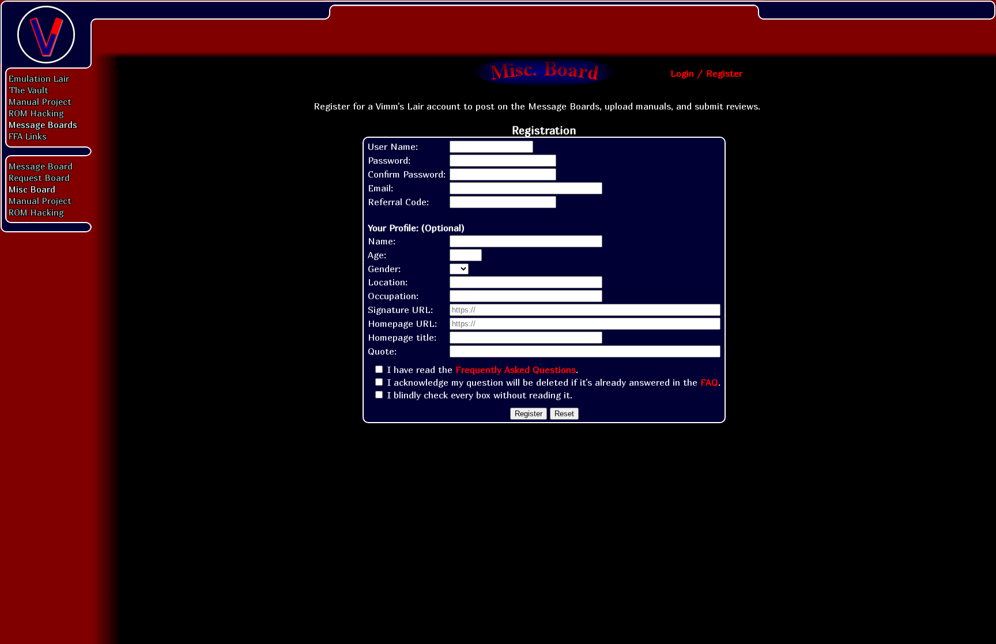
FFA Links (28, 136)
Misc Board (32, 189)
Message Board (41, 166)
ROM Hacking (36, 113)
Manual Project (40, 101)
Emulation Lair (39, 78)
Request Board (39, 177)
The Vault (28, 90)
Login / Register (706, 73)
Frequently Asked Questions (515, 369)
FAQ (709, 382)
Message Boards (43, 124)
